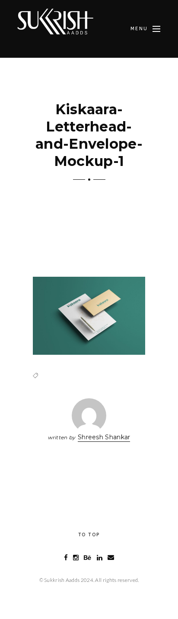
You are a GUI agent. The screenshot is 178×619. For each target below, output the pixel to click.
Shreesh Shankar (104, 437)
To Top (89, 535)
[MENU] (156, 29)
